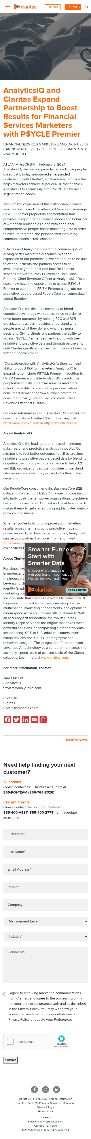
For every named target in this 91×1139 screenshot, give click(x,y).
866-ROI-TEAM (48, 1125)
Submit (10, 1060)
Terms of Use (45, 1111)
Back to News (76, 740)
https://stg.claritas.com (61, 423)
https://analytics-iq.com (21, 423)
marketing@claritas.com (49, 1121)
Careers (45, 1117)
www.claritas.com (54, 658)
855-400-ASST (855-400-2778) (29, 813)
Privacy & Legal (46, 1107)
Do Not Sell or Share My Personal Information (45, 1099)
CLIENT (73, 7)
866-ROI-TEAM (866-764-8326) (28, 792)
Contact (52, 7)
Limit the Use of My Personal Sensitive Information (45, 1103)
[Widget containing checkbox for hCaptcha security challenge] (36, 1041)
